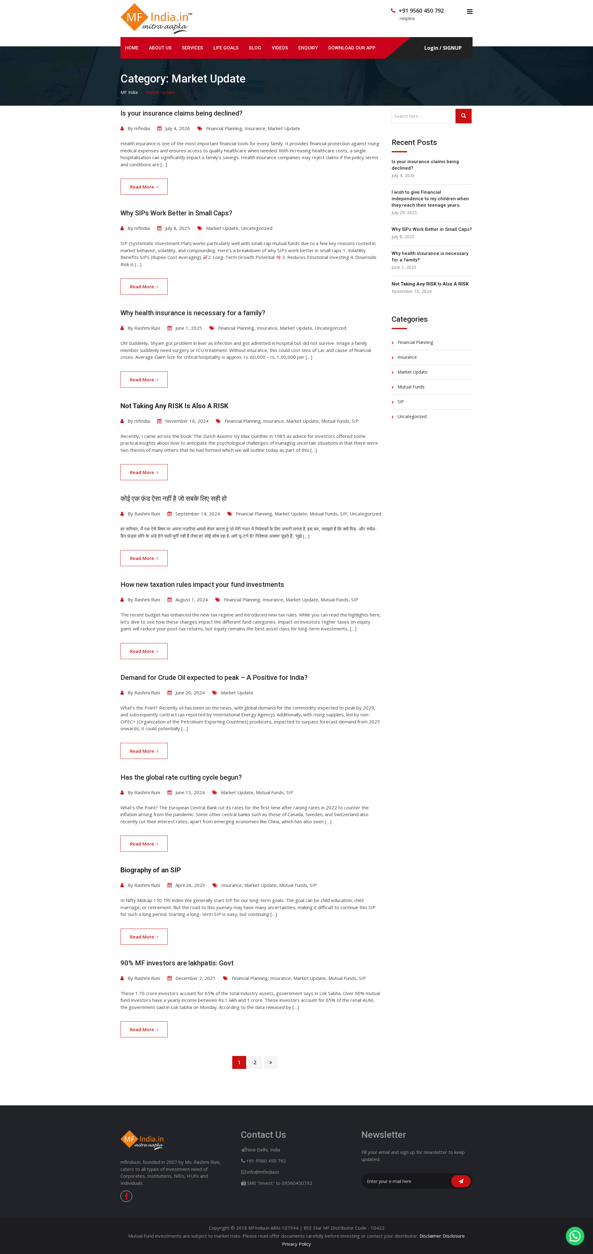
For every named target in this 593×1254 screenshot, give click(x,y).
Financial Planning (224, 128)
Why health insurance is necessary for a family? (192, 313)
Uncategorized (256, 228)
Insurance (255, 128)
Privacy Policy (296, 1244)
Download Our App (352, 48)
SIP (355, 421)
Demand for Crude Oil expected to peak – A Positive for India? (214, 677)
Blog (255, 48)
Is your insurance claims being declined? (181, 113)
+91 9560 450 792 (421, 10)
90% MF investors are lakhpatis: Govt (176, 963)
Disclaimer (430, 1236)
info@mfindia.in (263, 1172)
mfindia (142, 128)
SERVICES (192, 48)
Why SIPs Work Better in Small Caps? (176, 213)
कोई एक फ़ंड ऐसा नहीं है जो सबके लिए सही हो (173, 498)
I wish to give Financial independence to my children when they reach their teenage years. (430, 198)
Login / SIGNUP (443, 48)
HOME (131, 48)
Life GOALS (225, 48)
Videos (280, 48)
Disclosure (454, 1236)
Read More (142, 187)
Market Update (284, 128)
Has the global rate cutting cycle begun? (181, 777)
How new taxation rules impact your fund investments (202, 584)
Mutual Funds (335, 421)
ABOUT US (160, 48)
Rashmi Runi (147, 328)
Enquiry (308, 48)
